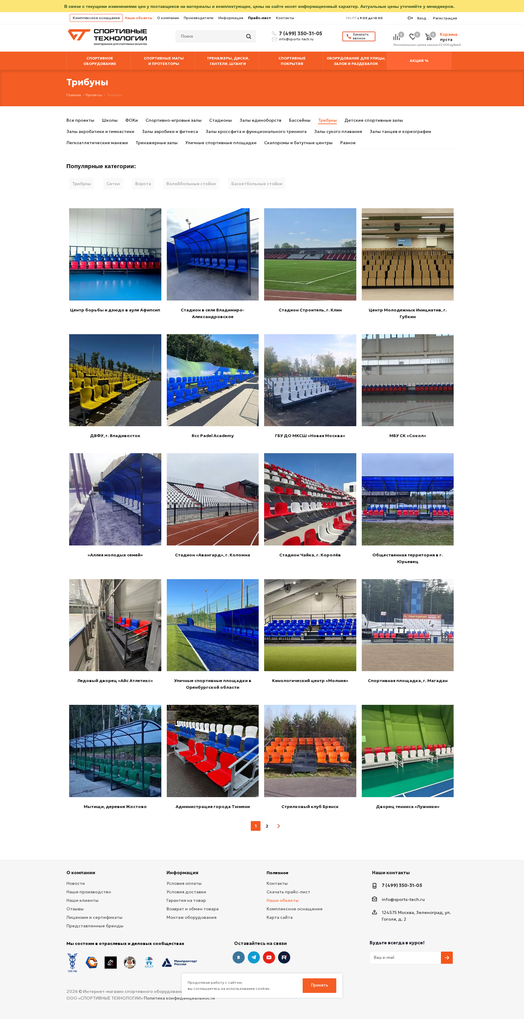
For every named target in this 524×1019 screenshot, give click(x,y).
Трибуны (327, 120)
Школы (110, 120)
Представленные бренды (94, 926)
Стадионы (220, 120)
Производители (198, 17)
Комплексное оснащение (96, 17)
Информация (230, 17)
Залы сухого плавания (338, 131)
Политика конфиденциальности (179, 998)
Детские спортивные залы (373, 120)
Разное (348, 142)
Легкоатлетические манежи (97, 142)
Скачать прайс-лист (288, 892)
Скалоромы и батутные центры (298, 142)
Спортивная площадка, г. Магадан (408, 680)
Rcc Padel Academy (213, 435)
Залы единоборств (260, 120)
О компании (168, 17)
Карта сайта (280, 917)
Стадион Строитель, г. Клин (310, 310)
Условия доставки (186, 892)
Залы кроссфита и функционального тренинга (256, 131)
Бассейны (300, 120)
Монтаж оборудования (191, 917)
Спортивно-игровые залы (174, 120)
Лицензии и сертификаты (94, 917)
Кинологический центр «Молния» (310, 680)
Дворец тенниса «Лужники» (407, 806)
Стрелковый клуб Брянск (310, 806)
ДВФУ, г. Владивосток (115, 435)
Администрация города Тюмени (213, 806)
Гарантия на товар (186, 900)
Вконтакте (239, 957)
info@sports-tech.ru (296, 39)
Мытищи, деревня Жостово (115, 806)
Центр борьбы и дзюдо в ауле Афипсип (115, 310)
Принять (319, 985)
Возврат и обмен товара (192, 909)
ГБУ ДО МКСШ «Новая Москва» (310, 435)
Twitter (284, 957)
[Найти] (249, 36)
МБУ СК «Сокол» (407, 435)
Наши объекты (138, 17)
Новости (75, 883)
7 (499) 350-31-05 (299, 33)
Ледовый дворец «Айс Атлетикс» (115, 680)
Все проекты (80, 120)
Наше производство (88, 892)
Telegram (254, 957)
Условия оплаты (184, 883)
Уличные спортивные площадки (221, 142)
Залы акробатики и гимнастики (100, 131)
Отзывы (75, 909)
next (278, 826)
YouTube (269, 957)
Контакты (285, 17)
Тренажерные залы (157, 142)
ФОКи (131, 120)
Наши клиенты (82, 900)
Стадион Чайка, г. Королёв (310, 555)
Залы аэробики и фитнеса (170, 131)
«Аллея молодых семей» (115, 555)
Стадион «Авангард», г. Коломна (212, 555)
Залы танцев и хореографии (400, 131)
